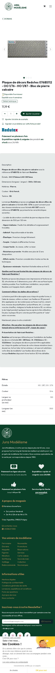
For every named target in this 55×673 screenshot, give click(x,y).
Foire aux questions (10, 592)
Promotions (22, 546)
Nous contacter (8, 598)
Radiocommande (8, 565)
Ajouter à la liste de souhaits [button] (16, 119)
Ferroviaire (6, 543)
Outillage (5, 562)
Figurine (5, 553)
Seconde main (23, 559)
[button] (4, 49)
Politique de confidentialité (12, 582)
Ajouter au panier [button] (32, 114)
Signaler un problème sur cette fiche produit (22, 124)
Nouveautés (22, 543)
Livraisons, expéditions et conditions (16, 589)
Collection (22, 562)
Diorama (5, 546)
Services (21, 553)
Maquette (5, 549)
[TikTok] (27, 635)
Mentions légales (9, 579)
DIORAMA (8, 19)
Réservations (23, 549)
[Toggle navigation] (50, 6)
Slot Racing (6, 559)
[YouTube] (20, 635)
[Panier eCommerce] (44, 6)
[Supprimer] (5, 114)
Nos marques (23, 565)
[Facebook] (5, 635)
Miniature (5, 556)
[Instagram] (13, 635)
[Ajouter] (17, 114)
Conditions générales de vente (14, 586)
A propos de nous (9, 595)
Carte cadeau (23, 556)
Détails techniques (9, 101)
